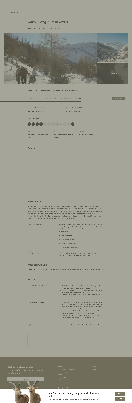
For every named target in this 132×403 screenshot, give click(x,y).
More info (96, 399)
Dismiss (120, 398)
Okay (119, 393)
